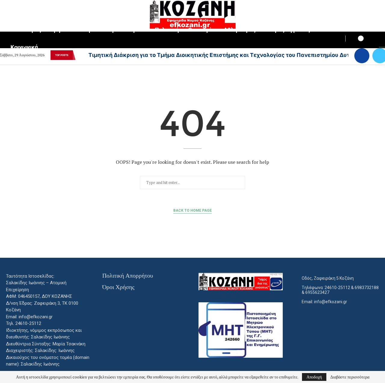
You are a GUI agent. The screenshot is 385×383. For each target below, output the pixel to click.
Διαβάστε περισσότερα (349, 377)
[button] (79, 55)
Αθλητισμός (240, 29)
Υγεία (92, 29)
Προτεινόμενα (127, 29)
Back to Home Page (192, 210)
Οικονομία (201, 29)
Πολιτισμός (26, 29)
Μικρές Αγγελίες (287, 29)
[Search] (382, 39)
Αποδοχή (314, 377)
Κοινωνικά (24, 47)
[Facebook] (361, 55)
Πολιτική (167, 29)
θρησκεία (63, 29)
